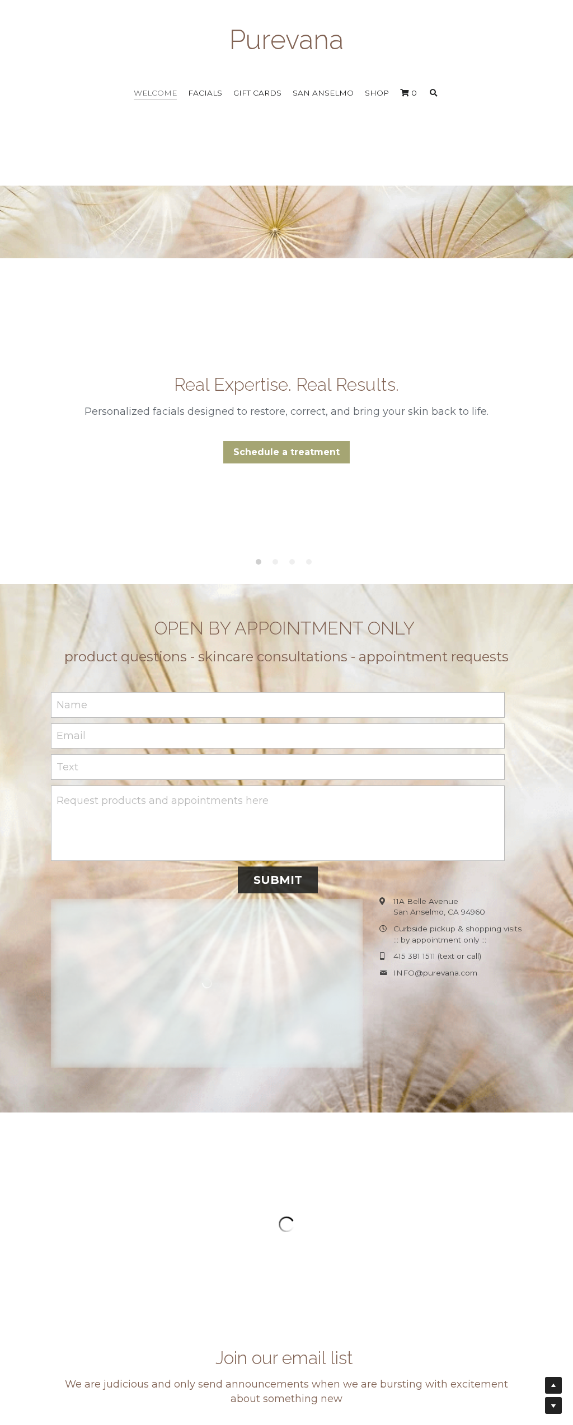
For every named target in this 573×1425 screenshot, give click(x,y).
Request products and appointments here (163, 800)
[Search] (433, 93)
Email (71, 736)
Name (72, 704)
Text (67, 767)
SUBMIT (277, 880)
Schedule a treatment (286, 452)
